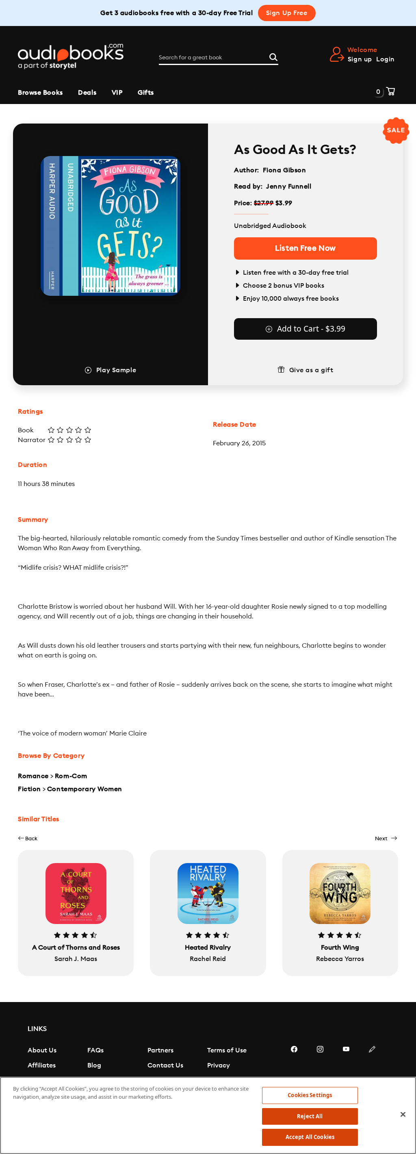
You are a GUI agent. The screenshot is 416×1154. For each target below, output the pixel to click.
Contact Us (165, 1065)
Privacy (218, 1065)
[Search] (273, 56)
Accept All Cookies (310, 1137)
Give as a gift (311, 370)
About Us (42, 1050)
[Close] (403, 1115)
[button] (27, 838)
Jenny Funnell (288, 186)
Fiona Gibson (284, 170)
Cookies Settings (310, 1095)
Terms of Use (227, 1050)
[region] (208, 1115)
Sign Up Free (287, 13)
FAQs (95, 1050)
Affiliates (42, 1065)
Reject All (310, 1116)
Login (385, 59)
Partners (160, 1050)
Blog (94, 1065)
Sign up (360, 59)
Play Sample (116, 370)
